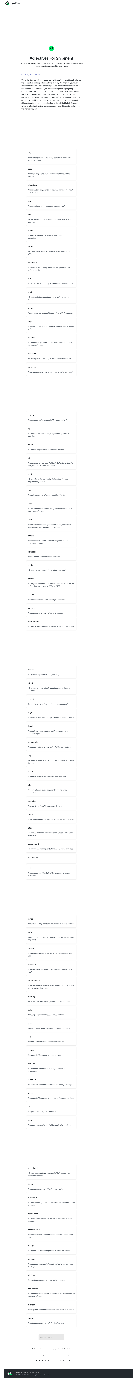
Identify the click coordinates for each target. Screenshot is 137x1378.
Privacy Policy (34, 1372)
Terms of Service (22, 1372)
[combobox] (51, 1337)
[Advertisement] (68, 22)
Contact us (47, 1375)
